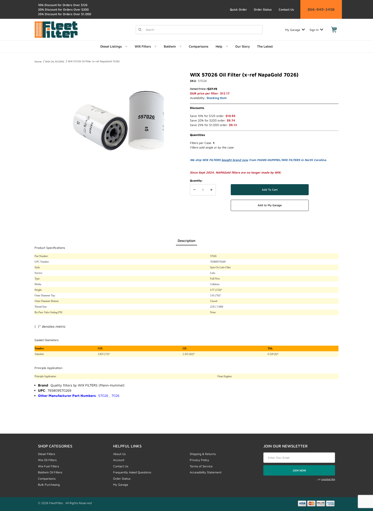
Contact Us (286, 9)
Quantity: (196, 180)
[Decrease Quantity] (194, 189)
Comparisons (46, 478)
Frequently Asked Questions (132, 472)
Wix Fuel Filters (48, 466)
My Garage (292, 30)
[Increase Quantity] (211, 189)
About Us (119, 454)
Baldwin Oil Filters (50, 472)
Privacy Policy (199, 460)
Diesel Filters (46, 454)
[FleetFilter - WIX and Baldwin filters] (56, 29)
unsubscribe (328, 479)
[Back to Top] (360, 484)
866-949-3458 (321, 9)
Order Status (263, 9)
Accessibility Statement (205, 472)
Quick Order (238, 9)
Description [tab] (186, 241)
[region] (43, 121)
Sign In (314, 30)
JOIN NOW (299, 470)
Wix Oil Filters (47, 460)
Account (118, 460)
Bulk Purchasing (49, 484)
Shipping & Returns (203, 454)
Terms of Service (201, 466)
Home (38, 61)
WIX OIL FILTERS (54, 61)
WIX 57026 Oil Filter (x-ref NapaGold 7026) (94, 61)
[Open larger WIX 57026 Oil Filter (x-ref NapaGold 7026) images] (119, 123)
